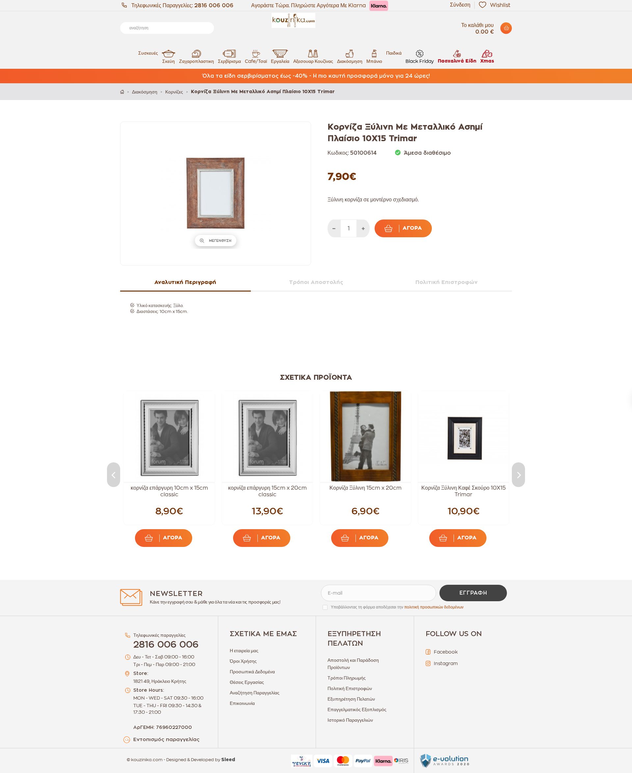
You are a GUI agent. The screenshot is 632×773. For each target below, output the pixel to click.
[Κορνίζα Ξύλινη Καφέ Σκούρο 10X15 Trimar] (463, 436)
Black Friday (420, 61)
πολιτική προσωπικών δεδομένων (433, 607)
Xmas (487, 61)
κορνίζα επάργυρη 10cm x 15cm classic (169, 491)
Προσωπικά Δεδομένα (252, 671)
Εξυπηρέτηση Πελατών (351, 699)
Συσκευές (148, 53)
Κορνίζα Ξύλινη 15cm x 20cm (365, 488)
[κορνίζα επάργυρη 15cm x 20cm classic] (267, 436)
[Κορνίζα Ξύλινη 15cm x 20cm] (365, 436)
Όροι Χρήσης (243, 661)
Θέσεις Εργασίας (247, 682)
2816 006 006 (213, 5)
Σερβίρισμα (229, 61)
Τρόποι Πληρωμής (347, 678)
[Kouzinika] (316, 20)
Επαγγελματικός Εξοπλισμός (357, 709)
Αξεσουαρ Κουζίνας (313, 61)
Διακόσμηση (349, 61)
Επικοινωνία (242, 703)
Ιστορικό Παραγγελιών (350, 720)
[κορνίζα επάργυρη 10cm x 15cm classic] (169, 436)
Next (518, 474)
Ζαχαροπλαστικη (196, 61)
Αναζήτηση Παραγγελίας (254, 692)
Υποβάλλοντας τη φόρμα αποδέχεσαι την (397, 607)
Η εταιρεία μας (244, 650)
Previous (113, 474)
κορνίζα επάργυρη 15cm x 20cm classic (267, 491)
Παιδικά (394, 53)
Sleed (228, 760)
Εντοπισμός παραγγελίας (166, 739)
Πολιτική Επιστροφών (350, 688)
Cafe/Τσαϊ (256, 61)
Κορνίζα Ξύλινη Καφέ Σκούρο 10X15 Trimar (463, 491)
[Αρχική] (122, 92)
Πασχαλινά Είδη (457, 61)
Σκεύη (168, 61)
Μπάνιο (374, 61)
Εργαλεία (280, 61)
